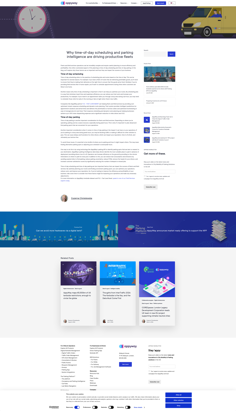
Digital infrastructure (68, 288)
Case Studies (94, 378)
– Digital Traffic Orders (68, 353)
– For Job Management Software (100, 367)
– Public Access (66, 362)
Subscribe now (150, 187)
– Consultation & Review (69, 360)
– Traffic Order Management (70, 355)
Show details (138, 407)
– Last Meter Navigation (68, 386)
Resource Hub (94, 373)
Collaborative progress (147, 300)
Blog (91, 376)
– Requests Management (69, 365)
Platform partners (157, 303)
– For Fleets (94, 359)
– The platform (65, 379)
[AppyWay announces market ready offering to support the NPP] (177, 229)
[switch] (95, 407)
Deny (178, 405)
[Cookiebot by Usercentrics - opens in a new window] (54, 407)
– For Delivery (94, 364)
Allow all (178, 395)
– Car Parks (64, 383)
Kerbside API (94, 353)
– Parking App (65, 370)
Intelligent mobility (115, 288)
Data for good (117, 36)
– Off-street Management (69, 358)
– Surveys (64, 367)
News (151, 303)
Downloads (93, 385)
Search (146, 50)
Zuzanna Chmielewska (81, 198)
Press (91, 381)
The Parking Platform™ (68, 376)
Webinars (93, 383)
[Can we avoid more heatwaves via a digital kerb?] (59, 229)
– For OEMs (93, 362)
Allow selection (179, 400)
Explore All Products (67, 348)
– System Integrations (68, 372)
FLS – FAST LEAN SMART (91, 104)
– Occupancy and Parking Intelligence (73, 381)
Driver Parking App (96, 350)
